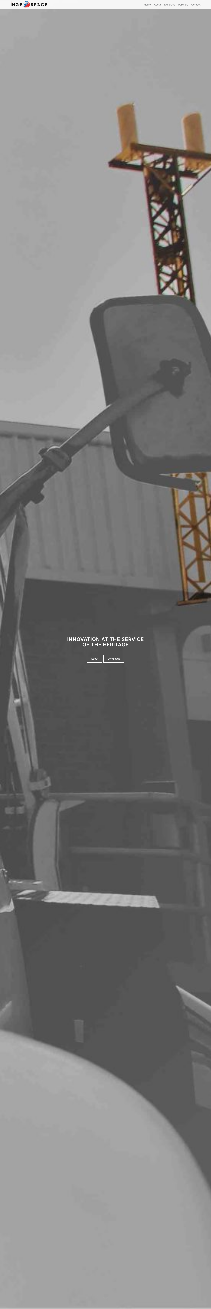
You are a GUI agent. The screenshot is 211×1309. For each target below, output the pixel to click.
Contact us (113, 658)
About (157, 4)
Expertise (169, 4)
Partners (183, 4)
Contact (195, 4)
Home (147, 4)
